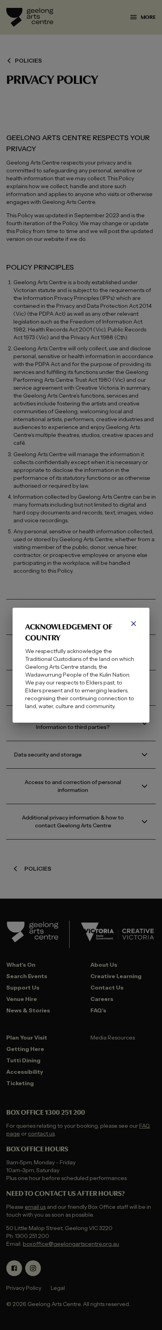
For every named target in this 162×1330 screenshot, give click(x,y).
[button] (133, 623)
